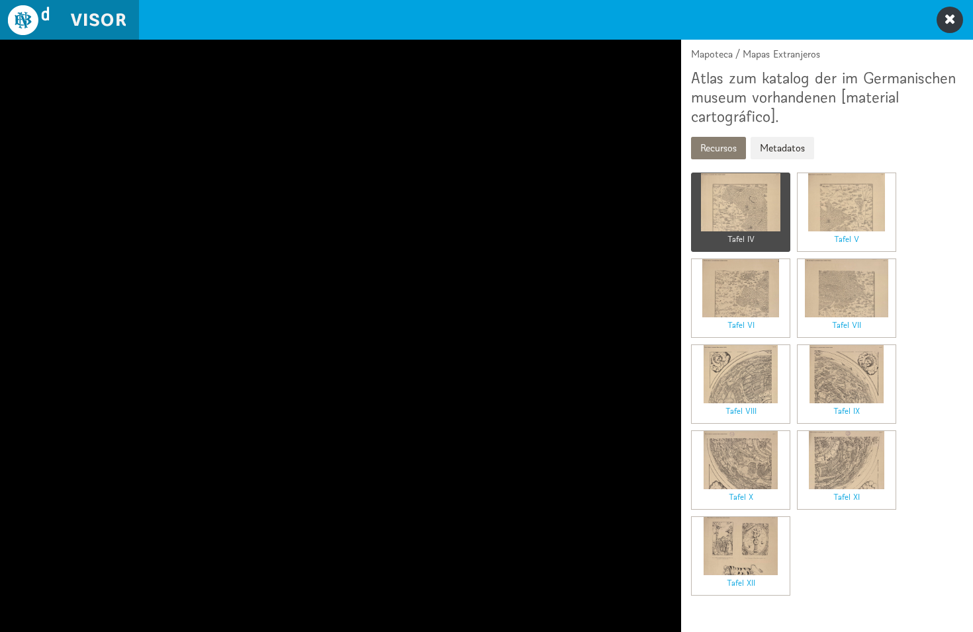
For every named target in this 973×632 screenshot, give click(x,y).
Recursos (718, 147)
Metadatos (782, 147)
